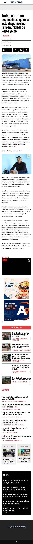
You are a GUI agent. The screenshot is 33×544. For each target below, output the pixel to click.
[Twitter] (15, 50)
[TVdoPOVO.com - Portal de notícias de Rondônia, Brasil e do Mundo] (16, 2)
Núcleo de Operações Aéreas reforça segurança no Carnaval (9, 461)
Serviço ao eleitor (18, 360)
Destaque (6, 36)
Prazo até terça (18, 350)
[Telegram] (21, 50)
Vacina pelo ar (17, 382)
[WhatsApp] (4, 50)
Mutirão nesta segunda (20, 338)
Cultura (15, 372)
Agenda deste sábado (19, 371)
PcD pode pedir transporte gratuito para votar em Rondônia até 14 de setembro (21, 356)
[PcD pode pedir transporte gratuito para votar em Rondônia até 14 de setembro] (6, 358)
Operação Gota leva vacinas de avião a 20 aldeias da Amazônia (21, 379)
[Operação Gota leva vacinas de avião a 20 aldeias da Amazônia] (6, 380)
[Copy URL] (26, 50)
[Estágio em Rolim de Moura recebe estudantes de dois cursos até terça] (6, 347)
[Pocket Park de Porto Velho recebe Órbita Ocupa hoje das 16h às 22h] (6, 369)
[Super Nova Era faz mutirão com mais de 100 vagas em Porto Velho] (6, 336)
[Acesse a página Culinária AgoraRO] (16, 288)
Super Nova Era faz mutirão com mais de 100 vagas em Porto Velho (20, 334)
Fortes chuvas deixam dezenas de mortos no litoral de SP (24, 459)
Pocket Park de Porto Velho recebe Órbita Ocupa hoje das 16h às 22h (21, 367)
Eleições (15, 361)
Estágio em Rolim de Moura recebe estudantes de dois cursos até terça (20, 346)
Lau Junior (9, 39)
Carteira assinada (8, 440)
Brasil (25, 382)
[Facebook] (9, 50)
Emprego (15, 340)
